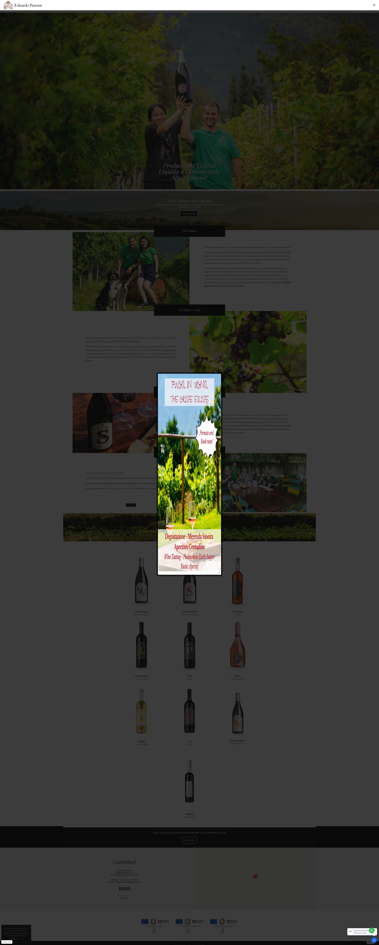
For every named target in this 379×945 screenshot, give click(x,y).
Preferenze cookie (7, 942)
